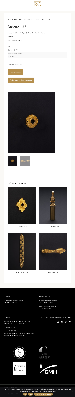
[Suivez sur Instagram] (58, 321)
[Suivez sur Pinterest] (65, 321)
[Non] (73, 392)
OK (25, 394)
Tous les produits (25, 19)
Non (30, 394)
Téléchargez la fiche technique (21, 80)
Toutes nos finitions (15, 64)
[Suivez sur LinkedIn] (61, 321)
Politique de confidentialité (43, 394)
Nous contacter (15, 72)
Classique (36, 19)
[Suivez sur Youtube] (69, 321)
